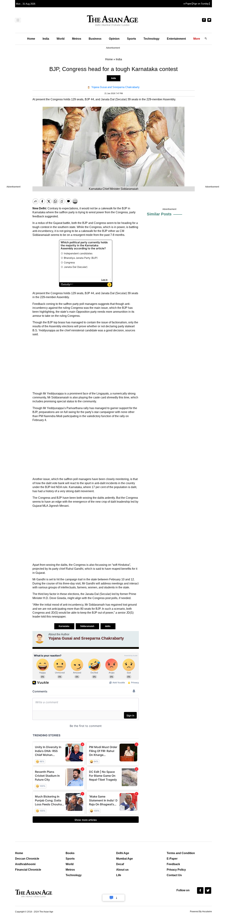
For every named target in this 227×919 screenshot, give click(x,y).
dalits (108, 626)
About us (122, 869)
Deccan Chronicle (27, 858)
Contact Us (174, 875)
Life (118, 875)
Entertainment (176, 38)
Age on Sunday (201, 3)
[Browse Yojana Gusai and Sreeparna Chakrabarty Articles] (39, 638)
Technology (151, 38)
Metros (76, 38)
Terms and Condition (181, 853)
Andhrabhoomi (25, 864)
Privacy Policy (176, 869)
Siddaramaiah (87, 626)
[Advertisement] (85, 364)
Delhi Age (122, 853)
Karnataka (64, 626)
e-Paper (188, 3)
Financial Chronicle (28, 869)
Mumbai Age (124, 858)
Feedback (173, 864)
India (46, 38)
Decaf (120, 864)
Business (95, 38)
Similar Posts (159, 214)
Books (70, 853)
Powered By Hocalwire (201, 911)
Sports (131, 38)
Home (31, 38)
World (61, 38)
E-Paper (172, 858)
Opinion (114, 38)
